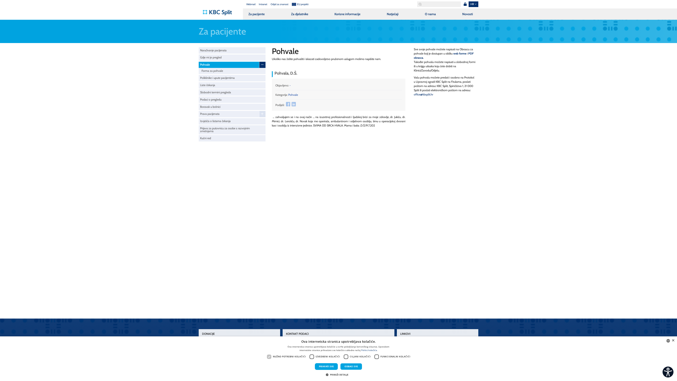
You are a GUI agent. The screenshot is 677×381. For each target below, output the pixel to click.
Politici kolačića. (369, 350)
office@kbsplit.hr (423, 94)
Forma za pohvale (212, 70)
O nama (430, 14)
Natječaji (392, 14)
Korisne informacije (347, 14)
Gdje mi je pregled (211, 57)
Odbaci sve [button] (351, 366)
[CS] (668, 372)
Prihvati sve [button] (326, 366)
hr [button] (472, 4)
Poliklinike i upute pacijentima (217, 78)
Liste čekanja (207, 85)
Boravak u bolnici (210, 106)
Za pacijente (256, 14)
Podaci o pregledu (210, 99)
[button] (338, 375)
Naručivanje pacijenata (213, 50)
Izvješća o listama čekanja (215, 121)
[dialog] (338, 358)
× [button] (673, 340)
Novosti (467, 14)
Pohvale (205, 64)
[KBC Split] (219, 13)
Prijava (465, 4)
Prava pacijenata (209, 114)
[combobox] (668, 341)
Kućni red (205, 138)
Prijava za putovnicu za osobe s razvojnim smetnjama (225, 130)
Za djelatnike (299, 14)
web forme (459, 53)
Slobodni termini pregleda (215, 92)
